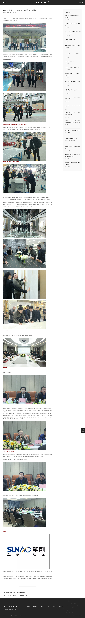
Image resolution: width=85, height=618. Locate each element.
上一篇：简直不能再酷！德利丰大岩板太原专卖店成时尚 (14, 592)
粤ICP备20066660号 (27, 615)
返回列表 (27, 588)
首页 (7, 6)
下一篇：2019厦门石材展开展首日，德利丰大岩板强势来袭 (15, 595)
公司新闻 (15, 6)
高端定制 (41, 606)
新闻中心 (11, 6)
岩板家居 (34, 606)
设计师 (48, 606)
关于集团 (28, 606)
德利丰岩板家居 (79, 615)
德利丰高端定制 (73, 615)
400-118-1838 (10, 606)
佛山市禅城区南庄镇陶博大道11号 (10, 609)
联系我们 (61, 606)
